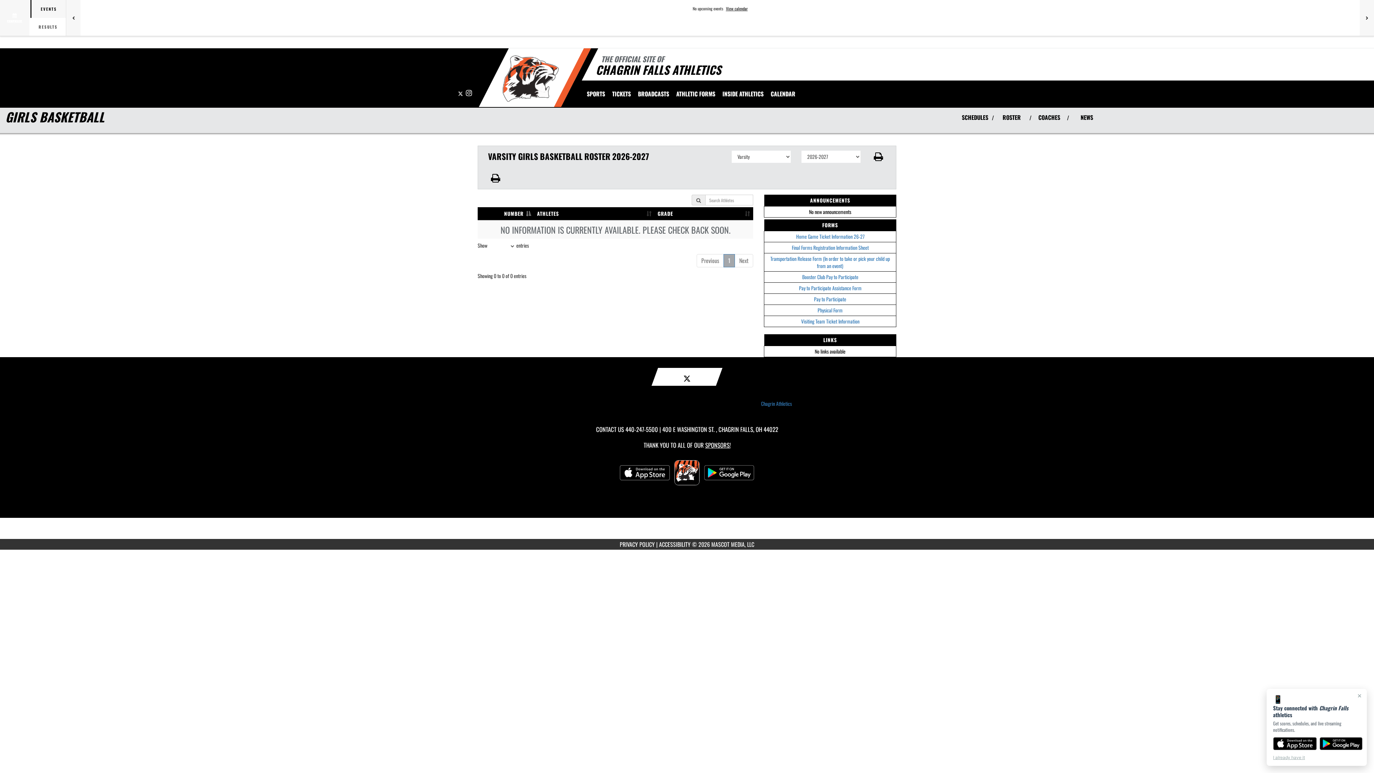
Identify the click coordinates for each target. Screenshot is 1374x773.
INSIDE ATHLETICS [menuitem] (743, 93)
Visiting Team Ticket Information (830, 321)
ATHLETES (548, 213)
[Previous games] (73, 18)
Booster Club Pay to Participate (830, 277)
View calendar (737, 8)
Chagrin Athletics (776, 403)
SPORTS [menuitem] (596, 93)
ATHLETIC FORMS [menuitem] (695, 93)
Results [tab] (48, 27)
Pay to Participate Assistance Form (830, 288)
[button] (878, 157)
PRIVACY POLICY (637, 544)
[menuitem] (621, 94)
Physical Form (830, 310)
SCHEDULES (975, 117)
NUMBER (513, 213)
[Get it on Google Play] (1341, 743)
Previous (710, 260)
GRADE (665, 213)
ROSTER (1012, 117)
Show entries (503, 245)
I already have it (1289, 757)
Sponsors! (718, 445)
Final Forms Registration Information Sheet (830, 247)
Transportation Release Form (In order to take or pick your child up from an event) (830, 262)
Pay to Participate (830, 299)
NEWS (1087, 117)
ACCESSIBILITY (675, 544)
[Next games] (1367, 18)
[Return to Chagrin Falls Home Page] (531, 78)
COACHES (1049, 117)
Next (744, 260)
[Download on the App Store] (1295, 743)
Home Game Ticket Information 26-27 (830, 236)
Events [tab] (49, 9)
